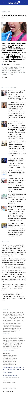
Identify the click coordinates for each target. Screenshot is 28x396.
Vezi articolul (4, 77)
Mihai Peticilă (6, 64)
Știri (4, 24)
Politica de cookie (7, 372)
